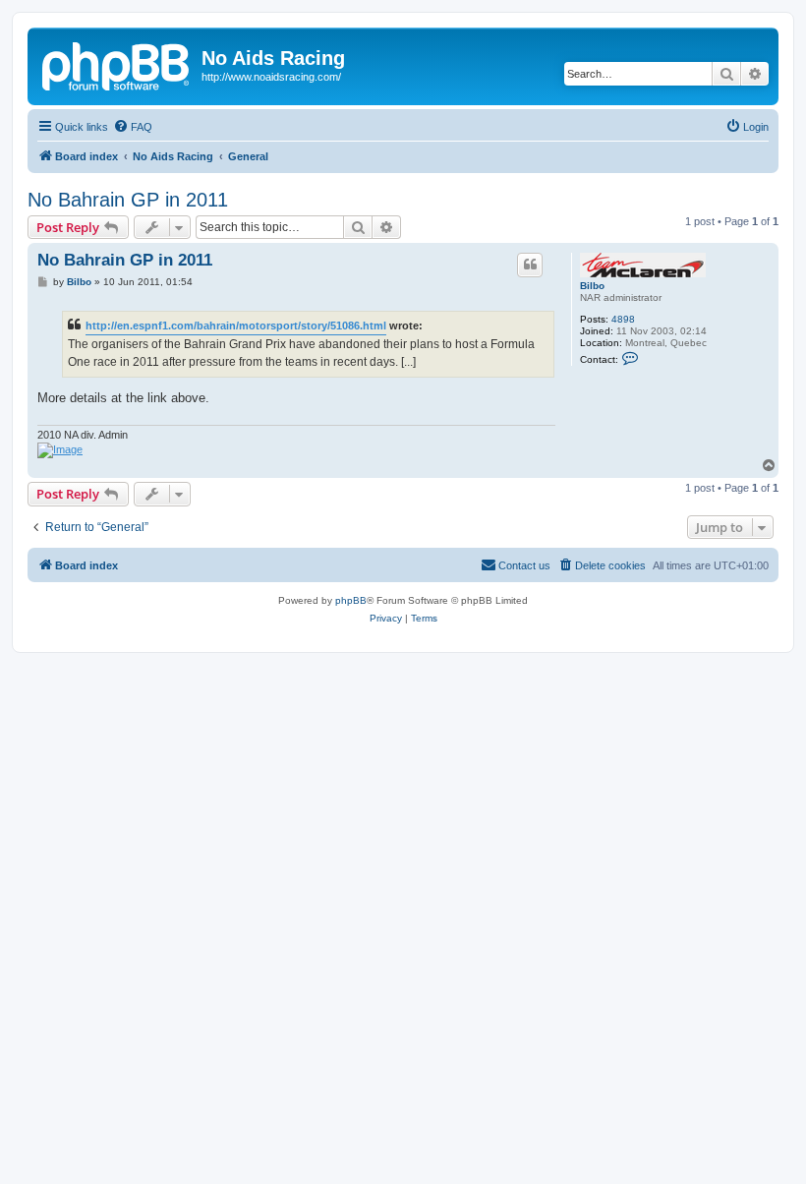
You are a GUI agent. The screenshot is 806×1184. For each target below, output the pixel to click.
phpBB (351, 600)
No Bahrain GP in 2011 (128, 199)
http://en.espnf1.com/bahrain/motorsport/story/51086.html (236, 325)
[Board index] (117, 63)
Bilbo (592, 285)
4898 (623, 319)
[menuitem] (132, 127)
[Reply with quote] (530, 264)
